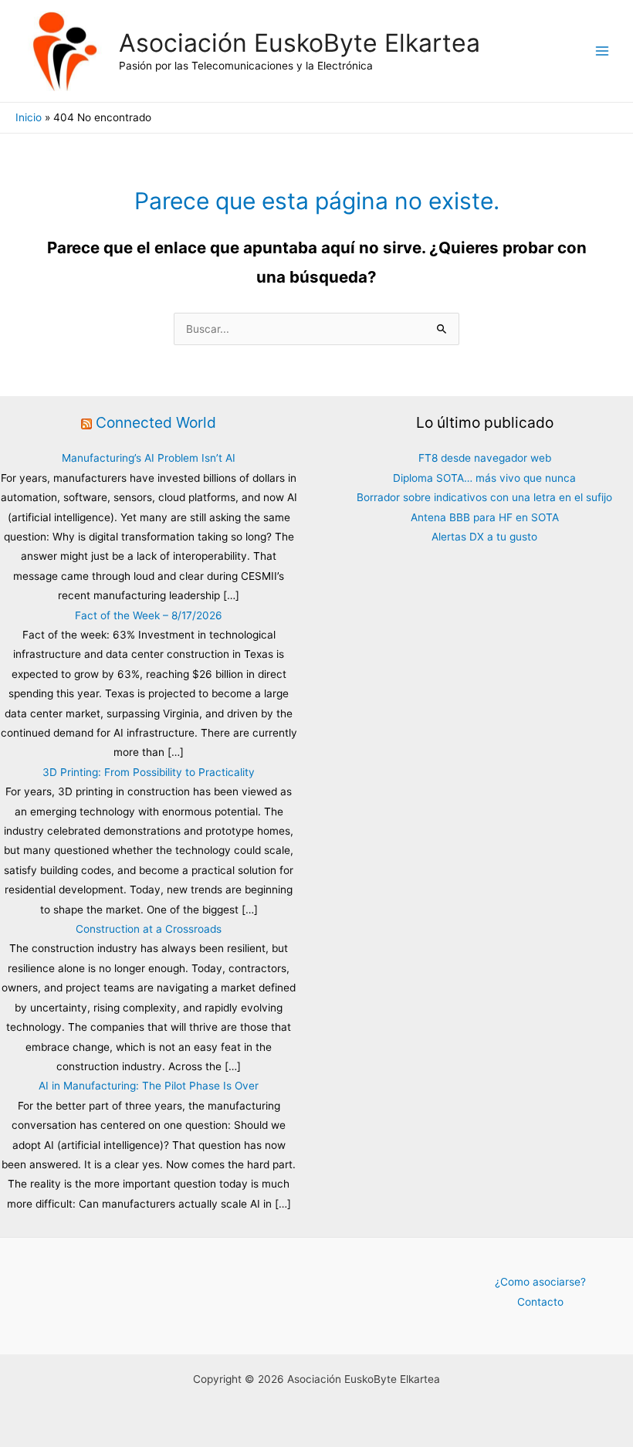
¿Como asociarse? (540, 1282)
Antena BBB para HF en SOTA (485, 517)
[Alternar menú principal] (602, 51)
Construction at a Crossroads (149, 929)
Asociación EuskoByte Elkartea (299, 43)
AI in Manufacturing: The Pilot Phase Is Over (149, 1085)
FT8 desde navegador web (484, 458)
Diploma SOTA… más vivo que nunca (484, 478)
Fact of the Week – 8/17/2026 (148, 615)
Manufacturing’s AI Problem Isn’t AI (148, 458)
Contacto (540, 1302)
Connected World (156, 422)
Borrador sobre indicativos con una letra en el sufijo (484, 497)
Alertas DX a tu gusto (484, 536)
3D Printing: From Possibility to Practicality (148, 772)
